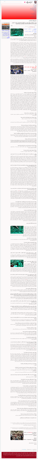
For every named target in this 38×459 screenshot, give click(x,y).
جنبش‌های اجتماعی (32, 26)
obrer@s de (30, 432)
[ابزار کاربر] (11, 25)
